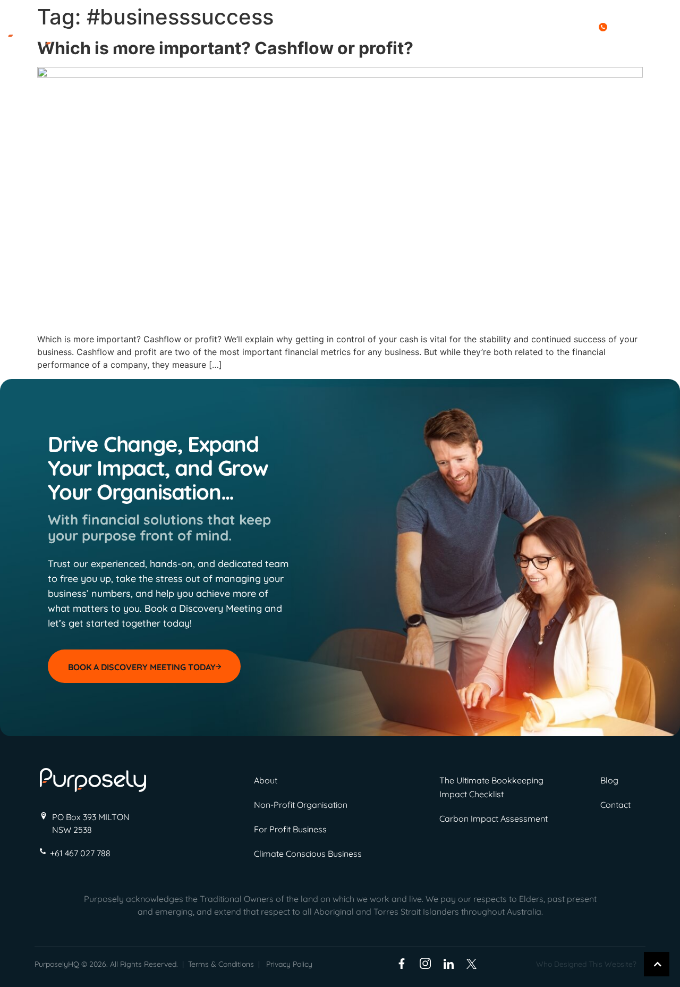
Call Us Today (566, 26)
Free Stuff (551, 42)
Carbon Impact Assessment (493, 818)
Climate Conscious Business (308, 853)
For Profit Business (290, 829)
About (466, 42)
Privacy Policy (289, 964)
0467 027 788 (637, 26)
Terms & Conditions (221, 964)
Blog (594, 42)
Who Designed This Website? (586, 964)
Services (501, 42)
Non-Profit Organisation (300, 804)
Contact (626, 42)
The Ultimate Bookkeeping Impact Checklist (491, 787)
